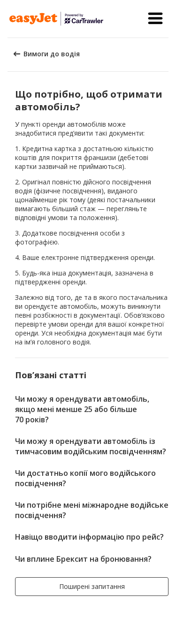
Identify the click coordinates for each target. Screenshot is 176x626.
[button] (155, 18)
